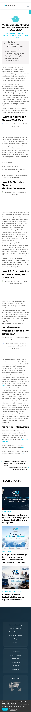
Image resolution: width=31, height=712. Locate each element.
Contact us (15, 665)
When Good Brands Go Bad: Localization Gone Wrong (18, 469)
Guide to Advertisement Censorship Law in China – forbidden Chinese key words (16, 463)
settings (22, 706)
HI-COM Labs (15, 658)
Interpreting (6, 591)
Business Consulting (15, 625)
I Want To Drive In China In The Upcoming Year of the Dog (14, 54)
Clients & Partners (15, 655)
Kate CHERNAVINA (9, 33)
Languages (15, 669)
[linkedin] (8, 618)
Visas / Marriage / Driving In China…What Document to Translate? (15, 27)
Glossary (15, 642)
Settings (13, 709)
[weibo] (18, 618)
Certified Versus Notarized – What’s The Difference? (14, 57)
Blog (15, 639)
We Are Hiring (15, 662)
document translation (10, 35)
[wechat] (13, 618)
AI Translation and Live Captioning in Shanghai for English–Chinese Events (13, 597)
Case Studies (15, 652)
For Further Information (13, 60)
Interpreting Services (15, 635)
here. (3, 386)
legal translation (23, 35)
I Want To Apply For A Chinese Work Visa (14, 47)
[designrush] (22, 618)
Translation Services (15, 632)
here (22, 448)
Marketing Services (15, 628)
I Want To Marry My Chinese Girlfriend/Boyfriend (13, 50)
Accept (5, 709)
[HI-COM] (9, 7)
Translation (21, 33)
